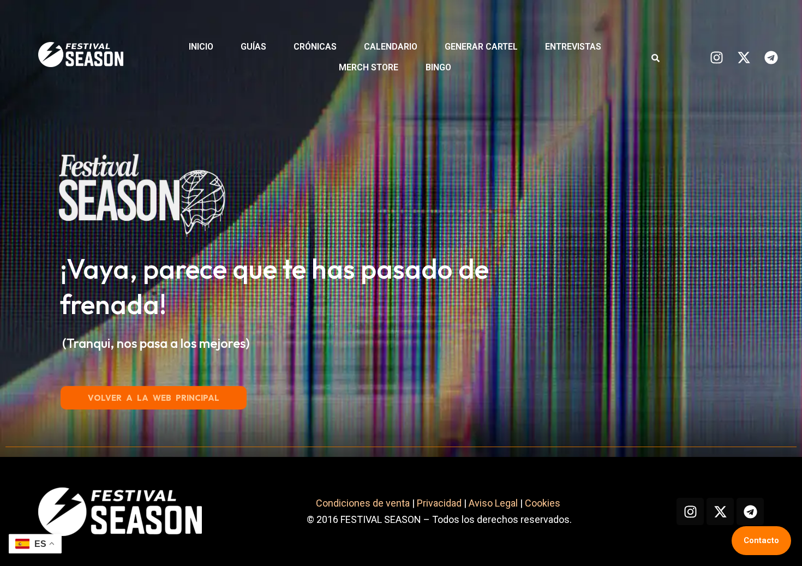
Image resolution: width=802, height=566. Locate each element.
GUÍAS (253, 46)
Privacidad (439, 503)
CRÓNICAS (315, 46)
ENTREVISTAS (573, 46)
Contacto (761, 540)
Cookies (543, 503)
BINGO (438, 67)
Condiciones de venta (363, 503)
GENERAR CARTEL (481, 46)
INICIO (201, 46)
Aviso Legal (493, 503)
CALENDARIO (390, 46)
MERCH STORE (368, 67)
